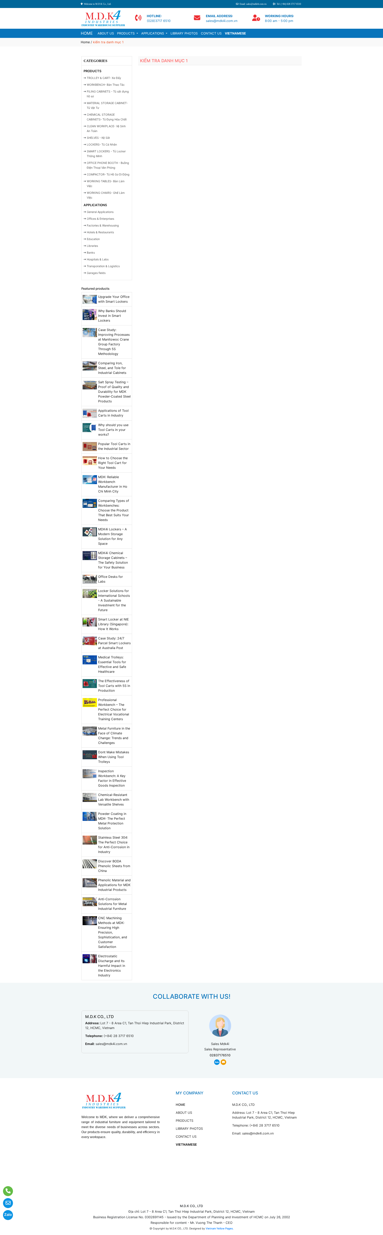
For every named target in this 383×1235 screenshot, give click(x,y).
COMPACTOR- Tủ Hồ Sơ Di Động (108, 174)
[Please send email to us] (5, 1203)
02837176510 (220, 1055)
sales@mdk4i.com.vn (111, 1044)
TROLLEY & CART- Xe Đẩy (104, 78)
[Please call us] (5, 1191)
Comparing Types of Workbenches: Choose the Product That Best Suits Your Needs (113, 510)
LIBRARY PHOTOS (184, 33)
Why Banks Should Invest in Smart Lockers (112, 315)
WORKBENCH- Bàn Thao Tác (106, 84)
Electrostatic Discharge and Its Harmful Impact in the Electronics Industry (111, 965)
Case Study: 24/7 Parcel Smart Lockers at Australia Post (114, 643)
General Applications (100, 212)
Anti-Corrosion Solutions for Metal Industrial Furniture (112, 904)
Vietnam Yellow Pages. (220, 1228)
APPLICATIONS (153, 33)
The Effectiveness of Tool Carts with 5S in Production (114, 685)
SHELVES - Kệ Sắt (98, 137)
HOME (87, 33)
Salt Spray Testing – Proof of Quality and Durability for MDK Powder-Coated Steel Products (114, 391)
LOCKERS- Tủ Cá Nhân (102, 144)
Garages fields (96, 273)
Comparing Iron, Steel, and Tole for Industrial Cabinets (112, 368)
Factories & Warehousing (103, 225)
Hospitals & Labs (98, 259)
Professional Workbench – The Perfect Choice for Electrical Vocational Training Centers (113, 709)
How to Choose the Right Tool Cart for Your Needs (113, 463)
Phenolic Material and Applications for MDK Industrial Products (114, 885)
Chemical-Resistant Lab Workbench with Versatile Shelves (113, 799)
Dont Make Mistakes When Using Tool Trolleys (113, 757)
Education (93, 239)
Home (85, 42)
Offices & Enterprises (100, 218)
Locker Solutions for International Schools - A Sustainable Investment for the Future (114, 600)
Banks (91, 252)
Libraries (92, 245)
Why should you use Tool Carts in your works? (113, 429)
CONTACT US (211, 33)
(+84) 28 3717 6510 (119, 1036)
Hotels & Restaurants (100, 232)
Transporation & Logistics (103, 266)
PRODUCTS (126, 33)
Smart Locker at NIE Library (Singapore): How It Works (113, 624)
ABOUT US (106, 33)
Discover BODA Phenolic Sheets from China (114, 866)
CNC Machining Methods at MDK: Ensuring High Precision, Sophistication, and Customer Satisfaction (112, 932)
